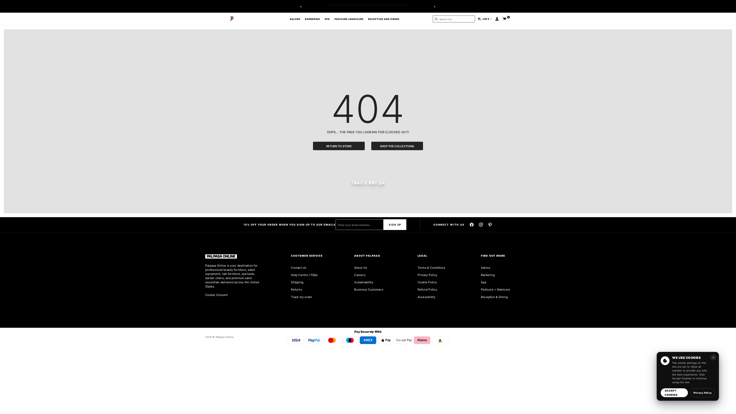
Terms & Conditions (431, 267)
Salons (295, 19)
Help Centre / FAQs (304, 275)
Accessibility (426, 297)
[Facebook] (471, 224)
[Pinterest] (490, 224)
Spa (327, 19)
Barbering (312, 19)
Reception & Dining (494, 297)
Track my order (301, 297)
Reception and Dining (384, 19)
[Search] (436, 19)
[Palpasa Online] (232, 19)
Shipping (297, 282)
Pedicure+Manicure (349, 19)
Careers (360, 275)
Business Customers (368, 289)
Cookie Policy (427, 282)
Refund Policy (427, 289)
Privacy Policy (427, 275)
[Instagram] (481, 224)
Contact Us (298, 267)
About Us (360, 267)
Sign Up (395, 224)
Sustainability (363, 282)
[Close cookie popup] (713, 357)
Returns (296, 289)
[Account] (497, 19)
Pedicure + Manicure (495, 289)
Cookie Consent (216, 295)
